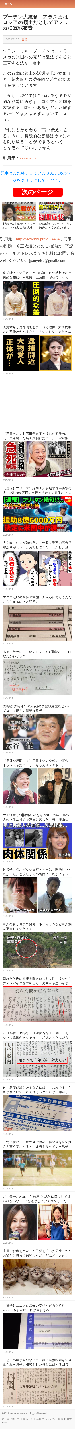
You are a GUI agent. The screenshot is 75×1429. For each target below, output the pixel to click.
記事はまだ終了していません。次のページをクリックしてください (38, 177)
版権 (60, 1419)
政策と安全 (29, 1419)
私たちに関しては (12, 1419)
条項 (39, 1419)
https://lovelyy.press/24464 (38, 239)
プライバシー (50, 1419)
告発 (24, 39)
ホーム (8, 4)
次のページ (37, 192)
